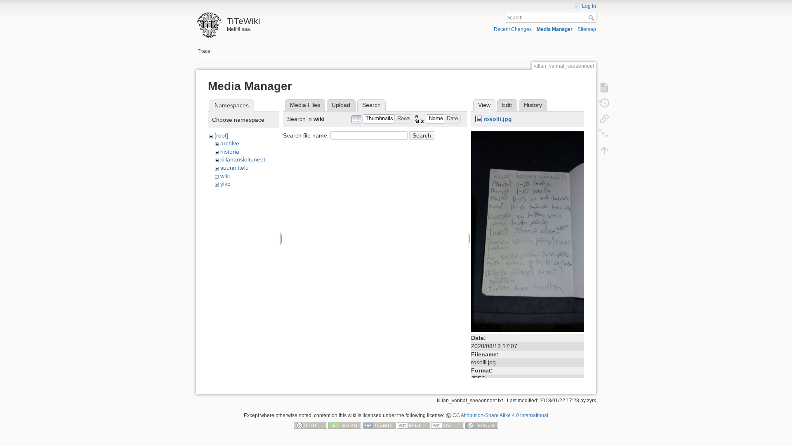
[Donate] (344, 425)
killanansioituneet (242, 159)
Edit (507, 105)
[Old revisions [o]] (604, 103)
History (533, 105)
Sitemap (587, 29)
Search (592, 18)
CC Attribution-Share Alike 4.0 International (500, 415)
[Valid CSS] (447, 425)
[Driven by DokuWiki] (481, 425)
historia (229, 151)
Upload (341, 105)
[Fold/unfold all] (604, 134)
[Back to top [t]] (604, 150)
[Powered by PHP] (379, 425)
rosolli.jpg (497, 119)
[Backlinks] (604, 119)
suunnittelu (234, 167)
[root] (221, 135)
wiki (225, 176)
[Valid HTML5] (413, 425)
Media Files (305, 105)
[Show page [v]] (604, 87)
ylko (225, 183)
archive (229, 143)
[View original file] (527, 231)
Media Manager (555, 29)
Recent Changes (513, 29)
